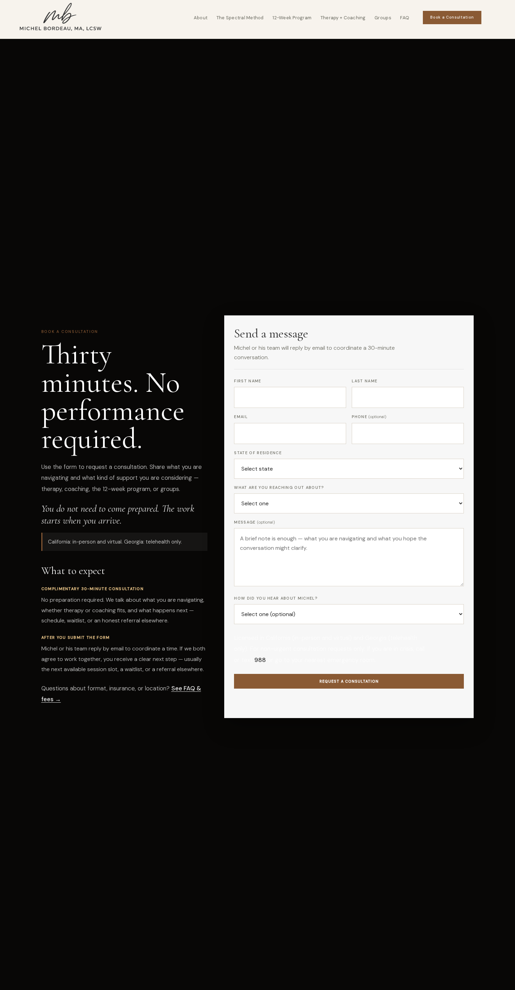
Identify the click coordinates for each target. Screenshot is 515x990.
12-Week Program (292, 18)
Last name (364, 380)
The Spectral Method (240, 18)
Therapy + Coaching (343, 18)
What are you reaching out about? (279, 487)
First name (247, 380)
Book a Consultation (452, 17)
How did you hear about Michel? (275, 598)
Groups (383, 18)
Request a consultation (349, 681)
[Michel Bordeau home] (61, 17)
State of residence (258, 452)
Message (254, 522)
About (200, 18)
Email (241, 416)
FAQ (404, 18)
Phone (369, 416)
